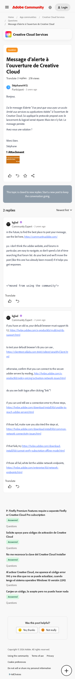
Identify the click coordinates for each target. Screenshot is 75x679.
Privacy (50, 655)
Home (11, 17)
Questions (13, 20)
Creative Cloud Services (53, 17)
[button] (7, 8)
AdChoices (16, 674)
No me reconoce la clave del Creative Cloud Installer (36, 554)
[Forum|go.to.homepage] (28, 7)
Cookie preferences (17, 661)
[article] (37, 262)
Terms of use (38, 655)
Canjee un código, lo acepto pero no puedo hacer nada (37, 591)
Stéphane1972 (20, 85)
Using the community (18, 655)
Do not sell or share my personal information (29, 668)
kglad (15, 222)
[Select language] (50, 7)
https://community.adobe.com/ (41, 236)
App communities (28, 17)
